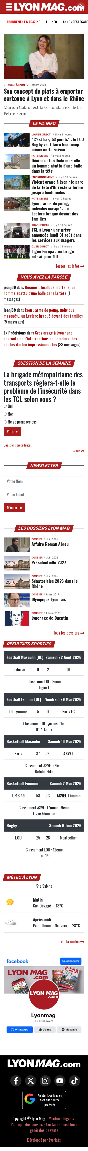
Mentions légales (61, 1118)
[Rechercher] (79, 7)
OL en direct (40, 246)
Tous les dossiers (66, 633)
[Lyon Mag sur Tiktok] (73, 1084)
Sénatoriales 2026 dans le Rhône (54, 583)
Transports (40, 225)
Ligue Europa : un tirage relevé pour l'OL (53, 253)
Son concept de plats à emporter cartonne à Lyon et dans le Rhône (44, 94)
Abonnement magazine (23, 21)
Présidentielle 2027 (49, 562)
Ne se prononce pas (22, 422)
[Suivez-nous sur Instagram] (44, 1084)
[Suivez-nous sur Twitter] (29, 1084)
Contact (52, 1124)
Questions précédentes (18, 445)
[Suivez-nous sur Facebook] (44, 996)
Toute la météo (68, 941)
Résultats (78, 451)
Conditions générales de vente (53, 1127)
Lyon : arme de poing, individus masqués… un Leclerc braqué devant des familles (55, 211)
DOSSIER (37, 539)
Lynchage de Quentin (50, 618)
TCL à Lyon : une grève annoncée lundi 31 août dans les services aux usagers (57, 234)
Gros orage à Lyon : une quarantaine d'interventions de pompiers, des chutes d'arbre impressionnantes (40, 338)
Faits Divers (40, 155)
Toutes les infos (67, 266)
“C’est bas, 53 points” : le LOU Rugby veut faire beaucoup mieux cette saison (58, 144)
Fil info (51, 21)
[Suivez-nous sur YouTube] (59, 1084)
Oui (10, 406)
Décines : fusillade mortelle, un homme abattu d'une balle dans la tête (57, 165)
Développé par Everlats (44, 1140)
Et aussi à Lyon (14, 85)
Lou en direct (41, 134)
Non (10, 414)
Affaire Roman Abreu (50, 544)
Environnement (43, 177)
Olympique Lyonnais (49, 599)
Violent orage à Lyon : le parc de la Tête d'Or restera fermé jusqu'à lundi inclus (57, 187)
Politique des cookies (27, 1124)
